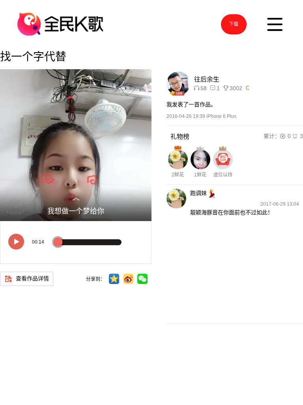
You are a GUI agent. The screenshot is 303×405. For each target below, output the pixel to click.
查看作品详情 (31, 278)
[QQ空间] (114, 279)
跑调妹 (198, 193)
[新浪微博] (128, 279)
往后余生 (206, 79)
